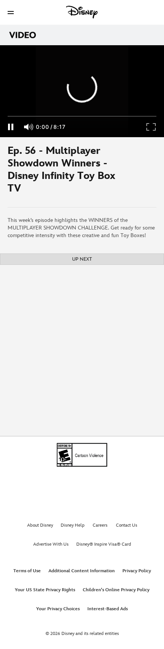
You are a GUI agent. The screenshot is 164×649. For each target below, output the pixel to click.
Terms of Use (27, 571)
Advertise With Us (51, 544)
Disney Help (73, 525)
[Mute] (29, 127)
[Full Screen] (151, 127)
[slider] (82, 116)
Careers (100, 525)
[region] (82, 91)
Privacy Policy (136, 571)
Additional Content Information (81, 571)
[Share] (141, 172)
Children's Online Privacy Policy (116, 590)
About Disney (40, 525)
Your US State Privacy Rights (45, 590)
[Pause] (10, 127)
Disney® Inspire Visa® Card (103, 544)
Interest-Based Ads (107, 609)
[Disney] (82, 12)
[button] (10, 12)
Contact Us (126, 525)
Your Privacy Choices (58, 609)
